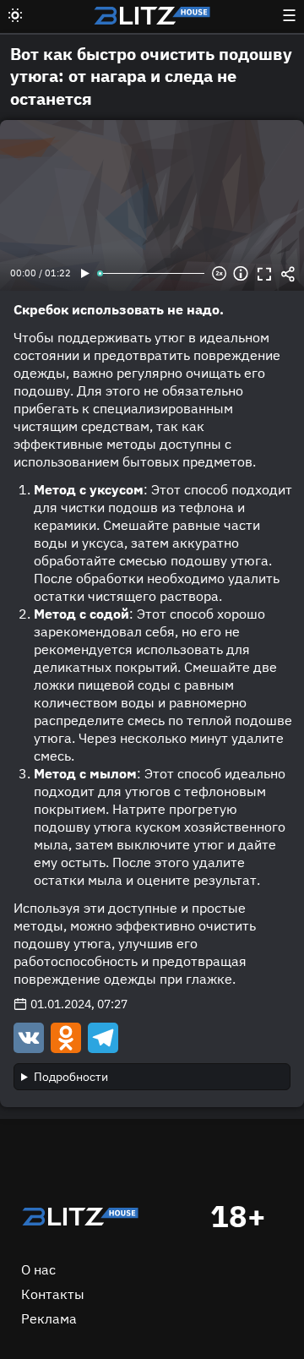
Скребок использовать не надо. (119, 309)
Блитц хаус (152, 15)
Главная (80, 1217)
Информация (240, 274)
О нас (38, 1269)
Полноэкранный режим (264, 274)
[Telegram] (101, 1037)
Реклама (49, 1318)
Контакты (52, 1293)
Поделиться (288, 274)
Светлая (15, 15)
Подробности (71, 1076)
